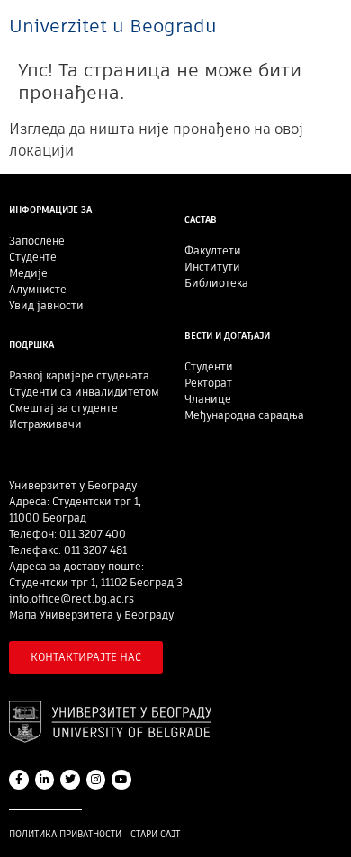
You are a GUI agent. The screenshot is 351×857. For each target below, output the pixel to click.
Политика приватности (65, 834)
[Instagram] (96, 780)
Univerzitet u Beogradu (113, 26)
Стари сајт (155, 834)
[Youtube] (121, 780)
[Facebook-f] (19, 780)
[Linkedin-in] (45, 780)
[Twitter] (70, 780)
